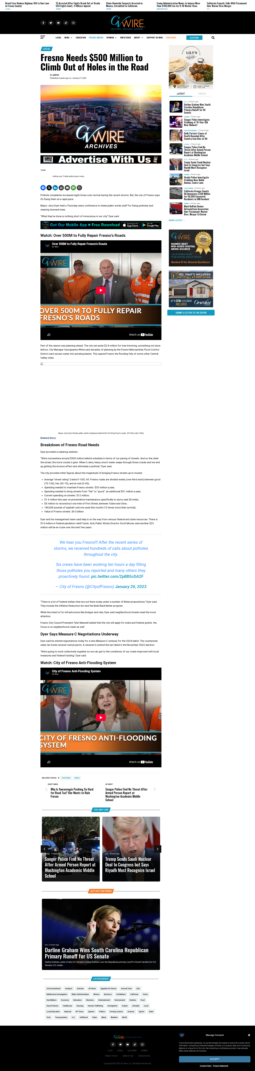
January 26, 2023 (131, 586)
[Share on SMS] (73, 187)
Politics (212, 9)
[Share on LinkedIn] (55, 187)
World (120, 1050)
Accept (214, 1059)
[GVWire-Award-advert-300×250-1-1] (191, 266)
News (186, 203)
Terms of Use (128, 1055)
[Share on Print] (61, 187)
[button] (249, 1035)
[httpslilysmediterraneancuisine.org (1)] (191, 88)
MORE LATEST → (177, 220)
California (188, 188)
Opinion (144, 1050)
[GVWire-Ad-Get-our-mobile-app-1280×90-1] (100, 228)
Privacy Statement (220, 1066)
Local (47, 48)
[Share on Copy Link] (79, 187)
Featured (66, 778)
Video (77, 778)
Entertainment (190, 131)
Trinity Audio (68, 176)
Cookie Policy (205, 1066)
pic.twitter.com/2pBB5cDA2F (117, 576)
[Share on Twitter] (49, 187)
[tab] (181, 94)
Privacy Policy (111, 1055)
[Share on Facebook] (43, 187)
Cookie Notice (144, 1055)
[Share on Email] (67, 187)
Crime (10, 9)
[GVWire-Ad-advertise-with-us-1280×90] (100, 163)
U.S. (160, 9)
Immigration (113, 9)
